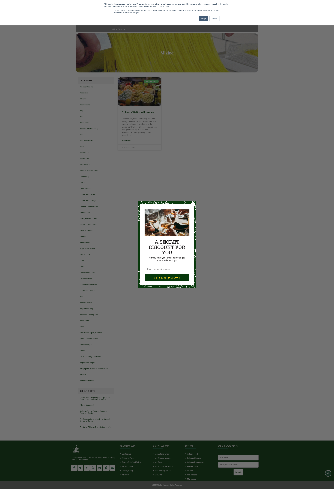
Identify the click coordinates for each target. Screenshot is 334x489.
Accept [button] (203, 18)
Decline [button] (214, 18)
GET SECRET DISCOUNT (167, 277)
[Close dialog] (193, 204)
